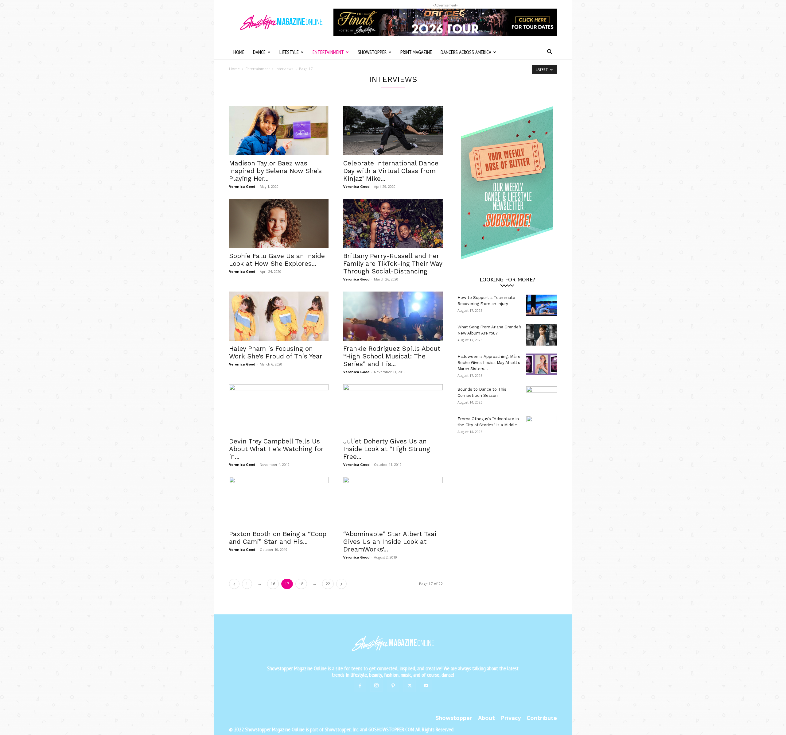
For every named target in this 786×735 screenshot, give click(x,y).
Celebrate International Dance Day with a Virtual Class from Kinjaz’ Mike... (390, 170)
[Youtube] (426, 686)
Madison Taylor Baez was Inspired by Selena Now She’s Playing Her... (275, 170)
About (486, 718)
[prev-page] (234, 584)
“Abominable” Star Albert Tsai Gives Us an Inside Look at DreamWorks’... (389, 541)
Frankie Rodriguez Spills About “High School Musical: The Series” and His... (391, 356)
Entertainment (328, 52)
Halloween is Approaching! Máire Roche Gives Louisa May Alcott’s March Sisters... (488, 362)
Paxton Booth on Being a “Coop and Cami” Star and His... (277, 537)
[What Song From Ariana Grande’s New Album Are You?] (541, 335)
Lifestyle (289, 52)
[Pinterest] (393, 686)
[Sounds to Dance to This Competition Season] (541, 397)
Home (238, 52)
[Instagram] (376, 685)
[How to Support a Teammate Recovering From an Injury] (541, 305)
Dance (259, 52)
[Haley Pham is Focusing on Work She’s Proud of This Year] (279, 316)
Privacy (511, 718)
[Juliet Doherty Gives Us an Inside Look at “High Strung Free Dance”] (393, 408)
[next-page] (341, 584)
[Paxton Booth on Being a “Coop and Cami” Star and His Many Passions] (279, 501)
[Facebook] (360, 686)
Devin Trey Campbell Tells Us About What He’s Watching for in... (276, 448)
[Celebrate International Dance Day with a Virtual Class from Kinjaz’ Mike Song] (393, 130)
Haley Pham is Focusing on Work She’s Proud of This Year (275, 352)
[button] (549, 53)
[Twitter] (409, 686)
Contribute (542, 718)
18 (301, 583)
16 (273, 583)
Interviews (284, 69)
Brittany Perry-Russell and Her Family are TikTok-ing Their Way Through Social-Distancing (392, 263)
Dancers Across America (466, 52)
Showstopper (372, 52)
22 (328, 583)
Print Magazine (416, 52)
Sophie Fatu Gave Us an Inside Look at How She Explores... (277, 259)
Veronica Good (242, 186)
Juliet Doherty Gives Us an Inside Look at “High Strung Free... (386, 448)
